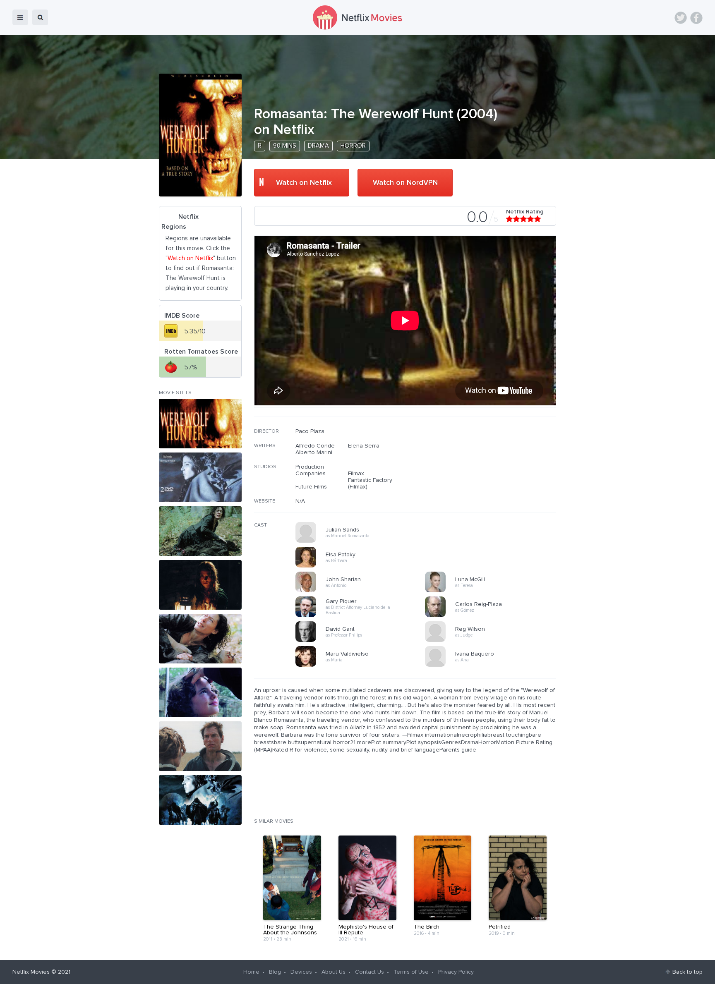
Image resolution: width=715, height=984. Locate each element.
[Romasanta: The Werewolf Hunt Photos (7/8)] (200, 746)
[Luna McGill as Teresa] (492, 591)
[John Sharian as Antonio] (363, 591)
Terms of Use (411, 972)
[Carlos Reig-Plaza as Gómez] (492, 616)
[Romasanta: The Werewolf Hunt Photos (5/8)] (200, 638)
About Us (334, 972)
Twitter (680, 18)
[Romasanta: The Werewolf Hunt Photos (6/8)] (200, 692)
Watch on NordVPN (405, 183)
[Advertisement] (494, 481)
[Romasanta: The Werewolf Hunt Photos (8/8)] (200, 800)
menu (20, 17)
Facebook (696, 18)
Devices (301, 972)
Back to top (687, 972)
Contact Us (369, 972)
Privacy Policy (456, 972)
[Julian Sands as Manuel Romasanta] (363, 541)
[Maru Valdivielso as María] (363, 665)
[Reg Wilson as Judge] (492, 641)
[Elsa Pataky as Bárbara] (363, 566)
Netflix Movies (31, 972)
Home (251, 972)
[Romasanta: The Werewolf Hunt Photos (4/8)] (200, 585)
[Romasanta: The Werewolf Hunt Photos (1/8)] (200, 423)
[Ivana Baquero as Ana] (492, 665)
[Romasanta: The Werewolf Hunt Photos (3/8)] (200, 531)
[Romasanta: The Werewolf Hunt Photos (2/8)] (200, 477)
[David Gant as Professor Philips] (363, 641)
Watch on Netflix (304, 183)
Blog (275, 972)
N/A (300, 501)
